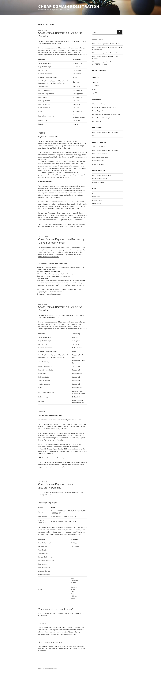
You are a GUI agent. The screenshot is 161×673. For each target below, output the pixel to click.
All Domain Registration (99, 147)
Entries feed (96, 196)
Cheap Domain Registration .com (102, 175)
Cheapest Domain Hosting (100, 157)
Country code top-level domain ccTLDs (104, 107)
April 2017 (95, 93)
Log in (94, 193)
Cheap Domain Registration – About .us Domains (106, 44)
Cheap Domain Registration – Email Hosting (105, 132)
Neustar (75, 124)
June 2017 (95, 86)
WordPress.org (96, 203)
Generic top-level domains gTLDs (102, 118)
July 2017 (95, 82)
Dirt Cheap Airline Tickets (99, 179)
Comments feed (97, 200)
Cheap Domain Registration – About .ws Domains (106, 53)
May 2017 (95, 89)
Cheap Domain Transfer (99, 104)
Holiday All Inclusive (98, 182)
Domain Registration (98, 111)
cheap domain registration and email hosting (60, 224)
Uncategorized (96, 121)
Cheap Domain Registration (68, 6)
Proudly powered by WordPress (47, 668)
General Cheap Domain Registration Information (106, 114)
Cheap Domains (97, 136)
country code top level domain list (50, 226)
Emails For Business (98, 164)
